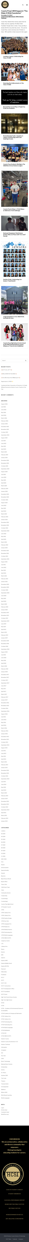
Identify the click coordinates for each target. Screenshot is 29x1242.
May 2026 (3, 412)
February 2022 (4, 545)
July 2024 (3, 474)
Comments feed (5, 1112)
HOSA (2, 1002)
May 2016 (3, 722)
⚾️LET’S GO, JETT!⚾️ (6, 370)
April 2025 (3, 449)
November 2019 (5, 615)
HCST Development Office (7, 988)
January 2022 (4, 547)
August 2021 (4, 561)
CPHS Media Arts (5, 926)
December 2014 (5, 770)
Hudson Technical (5, 1044)
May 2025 (3, 446)
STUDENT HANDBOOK (14, 1193)
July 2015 (3, 750)
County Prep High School (8, 16)
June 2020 (3, 595)
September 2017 (5, 683)
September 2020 (5, 592)
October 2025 (4, 432)
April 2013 (3, 812)
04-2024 (3, 836)
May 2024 (3, 480)
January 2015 (4, 767)
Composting (4, 895)
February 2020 (4, 607)
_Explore (3, 830)
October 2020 (4, 590)
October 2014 (4, 776)
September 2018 (5, 649)
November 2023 (5, 497)
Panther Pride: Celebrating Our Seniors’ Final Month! (12, 280)
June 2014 (3, 784)
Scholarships (4, 1067)
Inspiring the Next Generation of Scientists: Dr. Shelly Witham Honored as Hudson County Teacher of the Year (14, 387)
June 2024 (3, 477)
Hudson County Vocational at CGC (9, 1041)
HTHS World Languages (7, 1027)
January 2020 (4, 609)
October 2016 (4, 708)
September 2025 (5, 435)
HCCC (2, 977)
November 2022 (5, 525)
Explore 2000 (4, 960)
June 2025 (3, 443)
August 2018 (4, 652)
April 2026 (3, 415)
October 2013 (4, 807)
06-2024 (3, 842)
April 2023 (3, 511)
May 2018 (3, 660)
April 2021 (3, 573)
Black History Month (6, 878)
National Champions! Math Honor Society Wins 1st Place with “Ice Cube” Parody (14, 234)
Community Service (6, 892)
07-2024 (3, 845)
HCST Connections (6, 985)
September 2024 (5, 468)
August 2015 (4, 747)
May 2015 (3, 756)
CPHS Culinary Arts (6, 912)
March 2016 (4, 728)
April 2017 (3, 691)
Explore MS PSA (5, 966)
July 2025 (3, 440)
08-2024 (3, 847)
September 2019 (5, 621)
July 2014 (3, 781)
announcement (5, 867)
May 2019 (3, 626)
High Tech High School (6, 1000)
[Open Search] (23, 5)
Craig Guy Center (5, 940)
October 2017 (4, 680)
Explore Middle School (6, 963)
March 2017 (4, 694)
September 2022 (5, 530)
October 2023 (4, 499)
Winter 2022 (4, 1092)
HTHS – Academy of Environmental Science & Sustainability (12, 1009)
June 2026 (3, 409)
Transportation (5, 1083)
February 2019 (4, 635)
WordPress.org (5, 1114)
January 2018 (4, 671)
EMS (2, 954)
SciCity (3, 1069)
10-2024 (3, 853)
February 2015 (4, 764)
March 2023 (4, 514)
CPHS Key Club (5, 921)
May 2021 (3, 570)
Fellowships (4, 971)
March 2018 (4, 666)
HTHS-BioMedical (5, 1030)
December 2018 (5, 640)
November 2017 (5, 677)
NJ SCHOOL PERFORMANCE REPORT (14, 1200)
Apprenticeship (5, 870)
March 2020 (4, 604)
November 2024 (5, 463)
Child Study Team (5, 887)
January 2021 (4, 581)
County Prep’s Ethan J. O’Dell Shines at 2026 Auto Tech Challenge (13, 209)
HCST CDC (4, 983)
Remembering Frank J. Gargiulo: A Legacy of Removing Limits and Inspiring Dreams (13, 137)
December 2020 (5, 584)
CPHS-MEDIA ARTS (6, 938)
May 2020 (3, 598)
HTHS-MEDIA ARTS (6, 1036)
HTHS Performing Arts (6, 1022)
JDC (2, 1053)
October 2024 (4, 466)
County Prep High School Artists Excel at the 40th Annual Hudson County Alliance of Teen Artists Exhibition (14, 344)
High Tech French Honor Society (9, 997)
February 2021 (4, 578)
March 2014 (4, 793)
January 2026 (4, 423)
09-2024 (3, 850)
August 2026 (4, 404)
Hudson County (5, 1038)
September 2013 (5, 809)
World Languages (5, 1098)
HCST (2, 980)
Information (4, 1047)
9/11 (2, 861)
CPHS (17, 16)
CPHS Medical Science (6, 929)
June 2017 (3, 685)
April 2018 (3, 663)
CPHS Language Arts (6, 923)
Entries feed (4, 1110)
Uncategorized (4, 1086)
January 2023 (4, 519)
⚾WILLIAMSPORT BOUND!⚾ (9, 373)
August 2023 (4, 502)
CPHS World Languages (7, 935)
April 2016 (3, 725)
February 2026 (4, 421)
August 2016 (4, 714)
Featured (3, 18)
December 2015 (5, 736)
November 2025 (5, 429)
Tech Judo (3, 1078)
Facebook (15, 1239)
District (21, 16)
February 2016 (4, 731)
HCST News (8, 1239)
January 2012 (4, 821)
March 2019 (4, 632)
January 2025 (4, 457)
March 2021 (4, 576)
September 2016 (5, 711)
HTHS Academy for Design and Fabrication (11, 1013)
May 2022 (3, 536)
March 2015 (4, 762)
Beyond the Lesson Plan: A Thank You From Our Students (14, 107)
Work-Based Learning (6, 1095)
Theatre (3, 1081)
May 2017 (3, 688)
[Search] (26, 360)
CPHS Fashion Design (6, 918)
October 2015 (4, 742)
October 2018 (4, 646)
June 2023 (3, 505)
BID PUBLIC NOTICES (14, 1208)
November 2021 (5, 553)
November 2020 (5, 587)
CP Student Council (6, 907)
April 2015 (3, 759)
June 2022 (3, 533)
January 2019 (4, 638)
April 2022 (3, 539)
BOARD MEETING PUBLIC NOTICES (14, 1204)
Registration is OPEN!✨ (7, 381)
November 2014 (5, 773)
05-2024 (3, 839)
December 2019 (5, 612)
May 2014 (3, 787)
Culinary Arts (4, 946)
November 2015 (5, 739)
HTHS (2, 1005)
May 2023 (3, 508)
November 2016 (5, 705)
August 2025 (4, 437)
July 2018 (3, 654)
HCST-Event (4, 994)
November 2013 (5, 804)
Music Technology (5, 1061)
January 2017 (4, 700)
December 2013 (5, 801)
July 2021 (3, 564)
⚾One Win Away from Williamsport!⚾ (10, 377)
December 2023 (5, 494)
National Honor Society (6, 1064)
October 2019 (4, 618)
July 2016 (3, 716)
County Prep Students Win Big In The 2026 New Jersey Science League (14, 164)
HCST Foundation (5, 991)
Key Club (3, 1055)
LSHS (2, 1058)
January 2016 (4, 733)
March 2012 (4, 815)
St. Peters (3, 1072)
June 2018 (3, 657)
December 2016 (5, 702)
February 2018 (4, 669)
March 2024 (4, 485)
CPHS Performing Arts (6, 932)
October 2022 (4, 528)
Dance (2, 949)
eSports (3, 957)
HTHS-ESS (3, 1033)
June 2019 (3, 623)
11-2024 (3, 856)
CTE (2, 943)
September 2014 (5, 778)
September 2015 (5, 745)
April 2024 (3, 483)
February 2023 (4, 516)
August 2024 (4, 471)
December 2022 (5, 522)
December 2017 (5, 674)
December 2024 (5, 460)
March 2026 (4, 418)
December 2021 (5, 550)
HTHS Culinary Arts (6, 1016)
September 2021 (5, 559)
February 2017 (4, 697)
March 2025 (4, 452)
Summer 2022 (4, 1075)
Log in (2, 1107)
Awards (3, 873)
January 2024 (4, 491)
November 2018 (5, 643)
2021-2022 (3, 859)
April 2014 (3, 790)
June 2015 (3, 753)
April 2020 (3, 601)
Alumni (2, 864)
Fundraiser (3, 974)
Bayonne (3, 876)
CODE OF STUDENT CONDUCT (14, 1189)
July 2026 (3, 406)
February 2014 (4, 795)
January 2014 (4, 798)
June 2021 (3, 567)
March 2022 (4, 542)
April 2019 (3, 629)
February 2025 (4, 454)
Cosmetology (4, 898)
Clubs (2, 890)
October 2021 (4, 556)
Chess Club (4, 884)
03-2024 (3, 833)
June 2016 (3, 719)
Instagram (3, 1050)
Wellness (3, 1089)
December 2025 (5, 426)
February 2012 (4, 818)
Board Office (4, 881)
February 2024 (4, 488)
